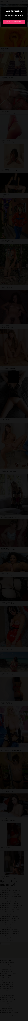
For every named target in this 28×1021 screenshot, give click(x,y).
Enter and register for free (14, 21)
